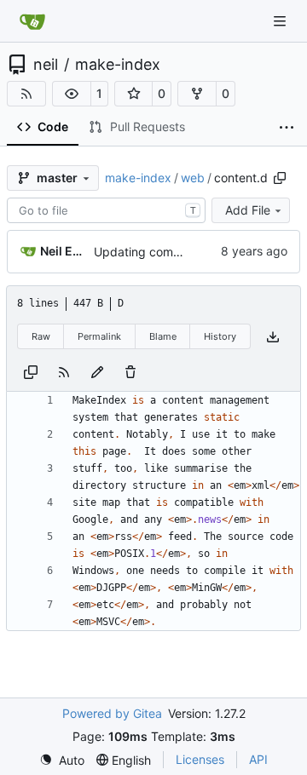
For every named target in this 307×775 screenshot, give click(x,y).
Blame (163, 336)
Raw (41, 336)
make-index (117, 64)
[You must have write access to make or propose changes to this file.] (130, 371)
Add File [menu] (247, 210)
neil (45, 64)
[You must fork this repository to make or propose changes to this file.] (97, 371)
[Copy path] (280, 178)
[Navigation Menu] (281, 21)
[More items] (286, 128)
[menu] (61, 760)
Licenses (200, 759)
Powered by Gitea (112, 713)
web (193, 177)
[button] (71, 93)
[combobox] (106, 210)
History (220, 336)
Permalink (99, 336)
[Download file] (273, 337)
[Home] (32, 21)
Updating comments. (152, 251)
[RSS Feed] (26, 93)
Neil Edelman (64, 251)
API (258, 759)
